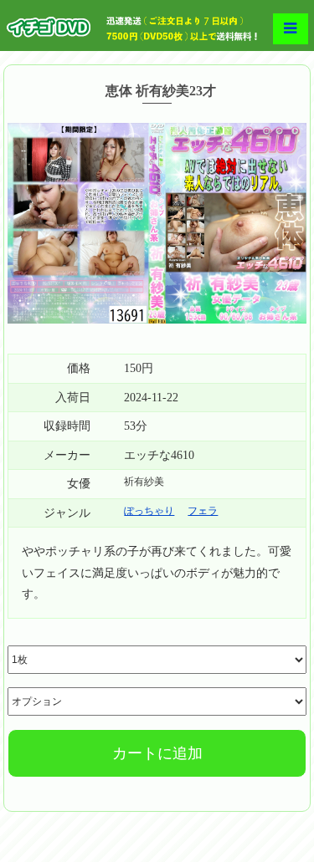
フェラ (203, 511)
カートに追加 (157, 753)
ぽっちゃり (149, 511)
